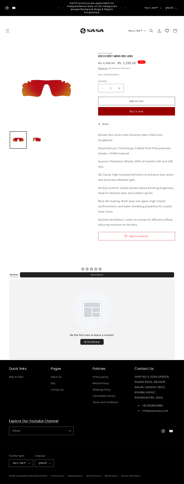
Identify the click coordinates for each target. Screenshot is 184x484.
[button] (8, 31)
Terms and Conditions (105, 402)
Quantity (102, 81)
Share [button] (105, 124)
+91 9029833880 (152, 405)
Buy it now (136, 111)
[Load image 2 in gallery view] (36, 140)
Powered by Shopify (38, 475)
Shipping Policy (102, 389)
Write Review (97, 274)
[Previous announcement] (59, 7)
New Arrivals (16, 376)
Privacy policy (100, 376)
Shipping (102, 68)
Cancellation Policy (104, 395)
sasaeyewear (22, 475)
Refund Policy (101, 383)
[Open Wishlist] (167, 31)
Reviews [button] (14, 274)
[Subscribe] (69, 431)
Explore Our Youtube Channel (33, 421)
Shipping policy (75, 475)
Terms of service (93, 475)
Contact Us (57, 389)
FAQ (53, 383)
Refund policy (111, 475)
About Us (56, 376)
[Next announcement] (125, 7)
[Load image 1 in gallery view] (18, 140)
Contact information (131, 475)
